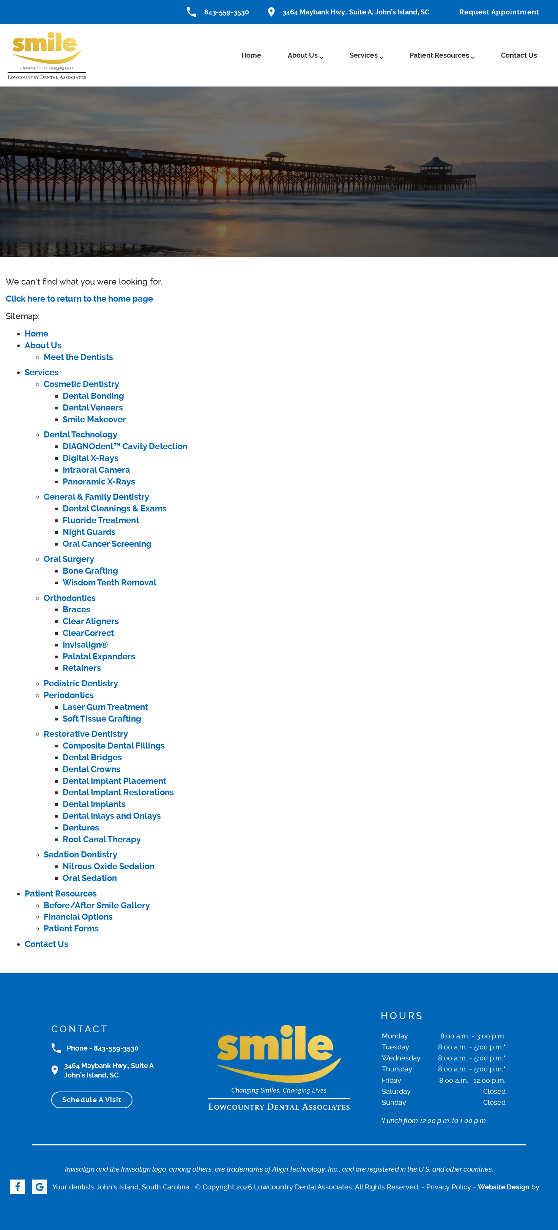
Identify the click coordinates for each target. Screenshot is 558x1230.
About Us (303, 55)
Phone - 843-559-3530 (103, 1048)
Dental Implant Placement (114, 781)
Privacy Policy (448, 1187)
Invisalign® (85, 645)
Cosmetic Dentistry (81, 384)
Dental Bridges (92, 757)
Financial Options (78, 917)
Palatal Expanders (99, 656)
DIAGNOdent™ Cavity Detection (125, 446)
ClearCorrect (88, 633)
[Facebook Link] (17, 1187)
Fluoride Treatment (101, 520)
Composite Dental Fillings (114, 745)
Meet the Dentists (78, 357)
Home (251, 55)
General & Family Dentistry (96, 497)
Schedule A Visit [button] (91, 1100)
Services (364, 55)
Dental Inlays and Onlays (112, 816)
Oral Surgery (69, 559)
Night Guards (89, 532)
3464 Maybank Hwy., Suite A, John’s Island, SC (355, 12)
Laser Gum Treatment (105, 707)
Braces (76, 609)
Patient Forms (71, 928)
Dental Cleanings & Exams (115, 508)
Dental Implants (94, 804)
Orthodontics (70, 598)
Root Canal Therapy (102, 839)
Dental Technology (80, 434)
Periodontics (69, 695)
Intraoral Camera (96, 470)
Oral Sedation (90, 878)
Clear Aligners (91, 621)
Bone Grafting (90, 571)
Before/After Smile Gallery (97, 905)
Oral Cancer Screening (107, 544)
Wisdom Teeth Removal (109, 582)
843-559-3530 (226, 12)
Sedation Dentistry (80, 854)
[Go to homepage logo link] (279, 1067)
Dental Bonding (93, 396)
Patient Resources (439, 55)
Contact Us (519, 55)
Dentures (81, 827)
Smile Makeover (94, 419)
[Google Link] (39, 1187)
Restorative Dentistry (86, 734)
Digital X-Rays (90, 458)
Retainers (82, 668)
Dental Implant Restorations (118, 792)
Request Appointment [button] (499, 12)
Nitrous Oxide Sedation (108, 866)
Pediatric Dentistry (81, 683)
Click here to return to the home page (79, 299)
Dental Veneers (93, 407)
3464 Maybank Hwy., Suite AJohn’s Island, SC (109, 1070)
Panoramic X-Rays (99, 481)
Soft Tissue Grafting (102, 719)
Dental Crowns (91, 769)
